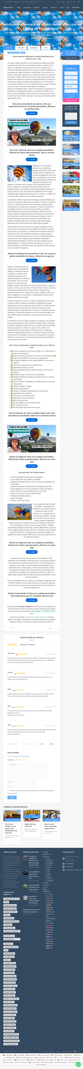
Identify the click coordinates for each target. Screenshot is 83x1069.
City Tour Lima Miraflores (10, 912)
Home (5, 13)
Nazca (48, 869)
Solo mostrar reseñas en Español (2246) (18, 756)
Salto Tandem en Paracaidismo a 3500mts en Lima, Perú (71, 150)
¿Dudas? (45, 7)
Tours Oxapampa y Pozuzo (11, 1044)
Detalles (9, 48)
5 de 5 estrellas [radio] (26, 760)
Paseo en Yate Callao (9, 969)
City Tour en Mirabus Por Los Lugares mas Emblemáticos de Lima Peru (11, 828)
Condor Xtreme (8, 7)
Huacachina (50, 863)
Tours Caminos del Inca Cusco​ (11, 1034)
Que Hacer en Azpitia (9, 982)
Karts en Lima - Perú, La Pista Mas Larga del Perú (50, 826)
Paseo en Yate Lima (9, 973)
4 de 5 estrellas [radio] (24, 760)
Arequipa (49, 861)
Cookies (58, 1051)
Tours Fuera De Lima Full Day (11, 1041)
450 (42, 744)
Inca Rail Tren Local (9, 936)
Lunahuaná (50, 880)
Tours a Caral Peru (9, 1031)
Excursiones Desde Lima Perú (11, 921)
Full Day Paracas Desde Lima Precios (11, 931)
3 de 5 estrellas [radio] (21, 760)
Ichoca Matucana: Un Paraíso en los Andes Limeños (34, 887)
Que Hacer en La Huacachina (11, 999)
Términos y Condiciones (48, 1051)
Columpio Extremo (9, 918)
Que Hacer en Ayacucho (10, 979)
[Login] (71, 2)
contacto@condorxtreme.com (36, 617)
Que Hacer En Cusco (9, 989)
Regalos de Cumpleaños (10, 1028)
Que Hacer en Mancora (10, 1008)
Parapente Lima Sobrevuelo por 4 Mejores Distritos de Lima (71, 164)
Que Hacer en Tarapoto (10, 1021)
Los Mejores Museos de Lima (11, 947)
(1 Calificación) (47, 38)
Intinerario (34, 48)
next (51, 744)
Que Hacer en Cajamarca (10, 986)
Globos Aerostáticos (13, 52)
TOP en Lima (27, 7)
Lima (23, 52)
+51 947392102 (69, 863)
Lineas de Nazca (8, 944)
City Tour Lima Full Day (10, 908)
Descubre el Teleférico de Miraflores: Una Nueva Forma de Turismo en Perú (34, 860)
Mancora (49, 865)
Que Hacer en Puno (9, 1018)
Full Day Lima (8, 925)
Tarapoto (49, 878)
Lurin (6, 950)
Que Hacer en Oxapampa (10, 1012)
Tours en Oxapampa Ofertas (11, 1037)
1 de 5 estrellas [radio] (17, 760)
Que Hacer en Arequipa (10, 976)
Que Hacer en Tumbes (10, 1024)
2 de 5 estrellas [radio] (19, 760)
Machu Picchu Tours (9, 953)
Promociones (11, 13)
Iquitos (49, 876)
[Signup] (68, 2)
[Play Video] (31, 132)
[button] (78, 1064)
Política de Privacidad (67, 1051)
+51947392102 (8, 2)
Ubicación (21, 48)
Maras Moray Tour (9, 957)
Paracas (49, 867)
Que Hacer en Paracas (10, 1015)
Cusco (48, 858)
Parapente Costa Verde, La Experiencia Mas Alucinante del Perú (71, 177)
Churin (6, 902)
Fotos (62, 7)
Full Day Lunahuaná (9, 928)
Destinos (36, 7)
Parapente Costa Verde (10, 966)
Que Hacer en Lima (9, 1002)
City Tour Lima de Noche (10, 905)
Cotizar (32, 113)
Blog (68, 7)
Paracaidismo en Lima (10, 963)
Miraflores (7, 960)
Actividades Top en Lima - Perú (11, 899)
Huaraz (49, 874)
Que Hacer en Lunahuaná (10, 1005)
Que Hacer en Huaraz (10, 992)
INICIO (19, 7)
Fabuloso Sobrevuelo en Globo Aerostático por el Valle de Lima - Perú (71, 136)
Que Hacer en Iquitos (9, 995)
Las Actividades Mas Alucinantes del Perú (9, 939)
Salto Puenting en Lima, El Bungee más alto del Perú (70, 192)
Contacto (53, 7)
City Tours (7, 915)
